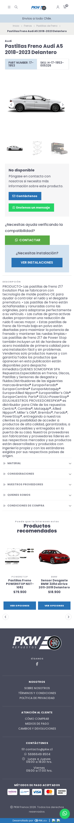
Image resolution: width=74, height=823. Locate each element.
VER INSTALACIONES (37, 262)
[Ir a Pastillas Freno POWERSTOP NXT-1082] (19, 557)
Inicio (16, 26)
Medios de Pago (37, 723)
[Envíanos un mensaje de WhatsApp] (65, 814)
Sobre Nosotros (37, 688)
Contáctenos (26, 196)
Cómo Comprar (37, 718)
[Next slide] (63, 105)
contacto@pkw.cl (39, 749)
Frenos (28, 26)
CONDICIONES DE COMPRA (25, 505)
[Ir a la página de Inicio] (38, 8)
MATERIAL (14, 463)
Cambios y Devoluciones (37, 728)
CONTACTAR (29, 240)
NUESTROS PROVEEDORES (25, 484)
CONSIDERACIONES (20, 473)
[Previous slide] (11, 105)
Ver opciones (20, 605)
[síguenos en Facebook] (37, 664)
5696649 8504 (39, 754)
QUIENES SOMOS (18, 495)
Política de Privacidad (37, 698)
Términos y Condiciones (37, 693)
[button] (5, 617)
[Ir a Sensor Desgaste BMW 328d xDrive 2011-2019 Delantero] (54, 557)
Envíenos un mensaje (33, 207)
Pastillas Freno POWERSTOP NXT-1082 (20, 584)
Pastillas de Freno (46, 26)
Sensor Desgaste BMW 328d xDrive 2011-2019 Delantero (54, 584)
